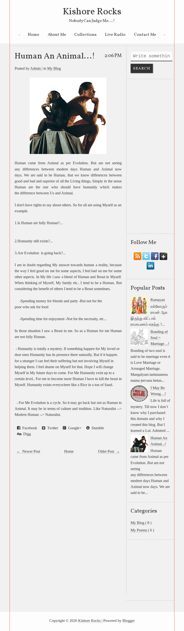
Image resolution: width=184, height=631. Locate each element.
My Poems (139, 530)
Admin (36, 68)
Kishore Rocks (92, 11)
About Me (57, 35)
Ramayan (157, 300)
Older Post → (109, 451)
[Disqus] (68, 524)
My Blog (54, 68)
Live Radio (115, 35)
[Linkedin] (150, 264)
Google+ (73, 428)
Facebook (28, 428)
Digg (26, 434)
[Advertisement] (150, 156)
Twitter (51, 428)
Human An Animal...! (55, 56)
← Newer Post (28, 451)
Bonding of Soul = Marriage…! (159, 338)
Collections (85, 35)
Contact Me (145, 35)
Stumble (97, 428)
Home (33, 35)
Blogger (128, 621)
